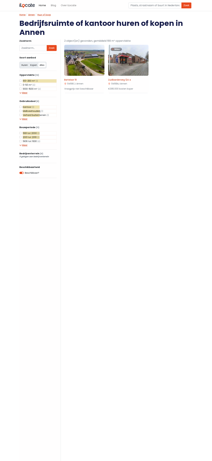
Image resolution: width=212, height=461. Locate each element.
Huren (24, 65)
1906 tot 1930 (31, 141)
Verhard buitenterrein (36, 115)
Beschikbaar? (32, 172)
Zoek (186, 5)
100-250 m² (30, 80)
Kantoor (28, 107)
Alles (42, 65)
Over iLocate (68, 5)
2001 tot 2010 (31, 137)
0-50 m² (29, 84)
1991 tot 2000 (31, 133)
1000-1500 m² (32, 88)
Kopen (33, 65)
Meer (24, 92)
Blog (53, 5)
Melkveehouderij (33, 111)
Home (42, 5)
